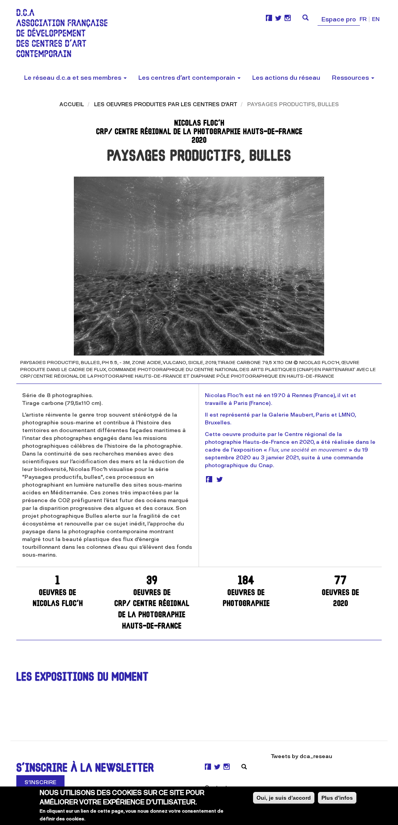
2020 (340, 591)
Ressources (351, 77)
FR (363, 19)
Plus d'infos (337, 798)
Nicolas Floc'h (58, 591)
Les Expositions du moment (82, 678)
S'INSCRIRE (40, 782)
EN (376, 19)
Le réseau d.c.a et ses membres (73, 77)
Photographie (246, 591)
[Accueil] (64, 33)
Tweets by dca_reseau (301, 756)
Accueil (71, 104)
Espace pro (338, 19)
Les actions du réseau (286, 77)
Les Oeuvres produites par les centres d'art (165, 104)
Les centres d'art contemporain (187, 77)
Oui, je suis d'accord (284, 798)
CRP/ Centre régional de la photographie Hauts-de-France (151, 603)
